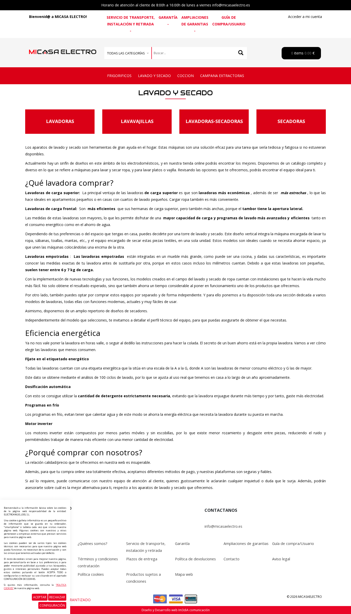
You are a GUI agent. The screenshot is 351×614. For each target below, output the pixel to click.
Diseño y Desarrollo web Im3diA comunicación (176, 610)
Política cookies (91, 574)
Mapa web (184, 574)
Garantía (168, 17)
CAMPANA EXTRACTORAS (222, 75)
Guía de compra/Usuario (228, 20)
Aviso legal (281, 558)
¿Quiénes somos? (92, 543)
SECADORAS (291, 121)
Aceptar (39, 597)
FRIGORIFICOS (119, 75)
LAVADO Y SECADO (154, 75)
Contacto (231, 558)
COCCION (185, 75)
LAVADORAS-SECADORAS (214, 121)
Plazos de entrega (141, 558)
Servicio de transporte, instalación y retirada (131, 20)
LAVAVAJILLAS (137, 121)
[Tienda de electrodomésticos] (62, 46)
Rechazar (57, 597)
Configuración (52, 605)
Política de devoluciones (195, 558)
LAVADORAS (60, 121)
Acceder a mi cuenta (305, 16)
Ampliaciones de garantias (194, 20)
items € (302, 53)
